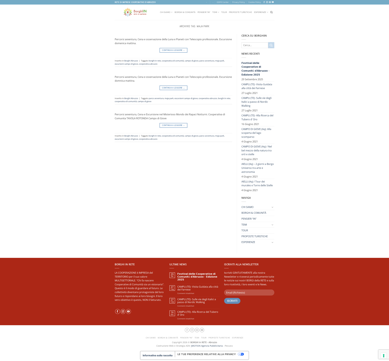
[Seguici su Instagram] (267, 2)
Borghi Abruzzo (131, 60)
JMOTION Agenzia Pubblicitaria (207, 345)
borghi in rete (155, 60)
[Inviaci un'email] (270, 2)
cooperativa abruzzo (148, 63)
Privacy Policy (238, 2)
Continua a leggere (173, 50)
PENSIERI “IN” (204, 12)
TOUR (224, 12)
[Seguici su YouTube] (273, 2)
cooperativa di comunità (173, 60)
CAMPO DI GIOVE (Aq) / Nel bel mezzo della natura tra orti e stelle (256, 150)
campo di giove (191, 60)
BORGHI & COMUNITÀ (185, 12)
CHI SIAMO (165, 12)
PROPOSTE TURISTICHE (240, 12)
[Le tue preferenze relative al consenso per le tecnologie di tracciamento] (384, 356)
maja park (219, 60)
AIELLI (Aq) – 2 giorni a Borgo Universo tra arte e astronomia (257, 167)
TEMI (214, 12)
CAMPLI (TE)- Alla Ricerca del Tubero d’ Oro (257, 117)
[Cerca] (271, 12)
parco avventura (206, 60)
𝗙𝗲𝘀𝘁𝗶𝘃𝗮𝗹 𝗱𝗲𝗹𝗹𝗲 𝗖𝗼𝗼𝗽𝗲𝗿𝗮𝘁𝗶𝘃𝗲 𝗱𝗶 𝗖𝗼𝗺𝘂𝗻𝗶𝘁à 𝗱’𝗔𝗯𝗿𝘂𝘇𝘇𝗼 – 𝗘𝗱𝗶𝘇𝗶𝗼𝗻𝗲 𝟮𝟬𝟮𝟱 (255, 68)
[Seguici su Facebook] (264, 2)
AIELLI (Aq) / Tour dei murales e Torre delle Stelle (257, 183)
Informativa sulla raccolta (157, 355)
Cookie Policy (254, 2)
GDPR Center (223, 2)
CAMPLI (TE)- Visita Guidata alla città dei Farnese (256, 86)
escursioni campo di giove (126, 63)
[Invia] (271, 45)
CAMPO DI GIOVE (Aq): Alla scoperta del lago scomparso (256, 132)
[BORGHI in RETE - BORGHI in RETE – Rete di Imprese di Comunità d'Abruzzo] (135, 12)
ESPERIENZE (260, 12)
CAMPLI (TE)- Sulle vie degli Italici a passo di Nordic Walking (256, 101)
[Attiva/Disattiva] (272, 207)
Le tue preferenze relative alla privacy (206, 354)
